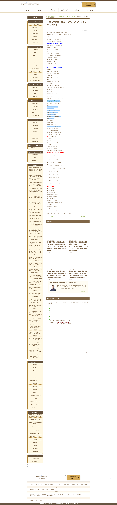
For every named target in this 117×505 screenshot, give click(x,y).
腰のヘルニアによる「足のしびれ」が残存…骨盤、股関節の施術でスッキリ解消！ (35, 197)
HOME (27, 10)
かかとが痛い (35, 398)
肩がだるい (35, 370)
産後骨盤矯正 (35, 451)
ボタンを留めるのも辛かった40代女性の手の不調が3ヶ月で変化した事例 (35, 356)
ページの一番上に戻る (84, 352)
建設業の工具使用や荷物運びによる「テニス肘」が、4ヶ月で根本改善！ (35, 289)
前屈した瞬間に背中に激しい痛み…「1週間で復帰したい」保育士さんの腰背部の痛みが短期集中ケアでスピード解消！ (35, 231)
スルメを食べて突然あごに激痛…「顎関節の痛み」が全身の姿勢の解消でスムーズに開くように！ (35, 244)
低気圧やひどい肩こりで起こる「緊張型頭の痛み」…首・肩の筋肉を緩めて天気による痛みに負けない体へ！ (35, 177)
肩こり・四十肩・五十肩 (35, 80)
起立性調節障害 (35, 154)
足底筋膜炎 (35, 122)
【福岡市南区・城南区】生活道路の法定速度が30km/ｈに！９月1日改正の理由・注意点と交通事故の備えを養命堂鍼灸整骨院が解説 (56, 246)
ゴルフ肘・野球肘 (35, 68)
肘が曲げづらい (35, 386)
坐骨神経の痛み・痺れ (35, 115)
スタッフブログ (35, 39)
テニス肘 (35, 65)
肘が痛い (35, 383)
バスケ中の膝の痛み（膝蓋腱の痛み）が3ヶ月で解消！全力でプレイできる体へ (35, 320)
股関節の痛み (35, 138)
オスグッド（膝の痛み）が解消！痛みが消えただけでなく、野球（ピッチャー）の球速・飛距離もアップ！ (35, 313)
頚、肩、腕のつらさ (35, 77)
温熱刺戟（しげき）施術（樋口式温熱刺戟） (35, 423)
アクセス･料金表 (39, 484)
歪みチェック (35, 461)
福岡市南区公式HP (74, 503)
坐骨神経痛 (79, 494)
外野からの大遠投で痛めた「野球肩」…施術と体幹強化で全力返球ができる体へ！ (35, 271)
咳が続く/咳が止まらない (35, 407)
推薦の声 (35, 36)
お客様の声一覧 (35, 33)
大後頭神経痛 (35, 90)
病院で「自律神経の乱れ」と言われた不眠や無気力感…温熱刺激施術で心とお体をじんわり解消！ (35, 170)
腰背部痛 (32, 494)
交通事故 (52, 10)
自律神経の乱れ (35, 160)
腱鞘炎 (35, 52)
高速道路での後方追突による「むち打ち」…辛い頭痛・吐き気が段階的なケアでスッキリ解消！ (35, 204)
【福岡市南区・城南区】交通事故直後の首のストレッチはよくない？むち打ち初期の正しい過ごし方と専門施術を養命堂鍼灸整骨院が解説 (78, 246)
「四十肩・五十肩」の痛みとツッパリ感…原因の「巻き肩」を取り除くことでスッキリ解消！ (35, 184)
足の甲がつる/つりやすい (35, 401)
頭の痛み (35, 96)
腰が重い (35, 367)
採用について (35, 42)
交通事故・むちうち (61, 494)
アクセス (90, 10)
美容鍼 (35, 445)
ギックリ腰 (35, 109)
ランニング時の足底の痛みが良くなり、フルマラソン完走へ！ (35, 339)
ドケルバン (35, 58)
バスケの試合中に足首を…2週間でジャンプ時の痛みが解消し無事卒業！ (35, 334)
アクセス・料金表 (35, 24)
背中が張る (35, 364)
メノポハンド (35, 49)
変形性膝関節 (35, 141)
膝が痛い (35, 392)
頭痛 (43, 495)
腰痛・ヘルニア (35, 112)
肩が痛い (35, 373)
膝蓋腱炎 (35, 131)
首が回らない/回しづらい (35, 380)
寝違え (35, 93)
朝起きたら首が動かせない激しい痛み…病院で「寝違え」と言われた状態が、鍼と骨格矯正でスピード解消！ (35, 223)
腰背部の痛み (35, 106)
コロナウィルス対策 (49, 484)
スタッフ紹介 (35, 30)
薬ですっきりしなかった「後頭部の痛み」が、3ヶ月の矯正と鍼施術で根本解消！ (35, 238)
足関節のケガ (35, 125)
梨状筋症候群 (35, 103)
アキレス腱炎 (35, 128)
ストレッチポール (35, 458)
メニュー (39, 10)
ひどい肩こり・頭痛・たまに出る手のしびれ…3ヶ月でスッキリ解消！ (35, 265)
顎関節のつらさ (35, 87)
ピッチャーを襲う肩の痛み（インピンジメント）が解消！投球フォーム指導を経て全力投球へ (35, 277)
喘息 (35, 157)
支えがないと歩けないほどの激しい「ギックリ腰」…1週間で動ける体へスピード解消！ (35, 211)
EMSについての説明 (35, 430)
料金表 (77, 10)
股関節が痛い (35, 389)
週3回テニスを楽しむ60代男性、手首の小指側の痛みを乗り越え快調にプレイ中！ (35, 301)
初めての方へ (35, 27)
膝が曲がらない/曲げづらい (35, 395)
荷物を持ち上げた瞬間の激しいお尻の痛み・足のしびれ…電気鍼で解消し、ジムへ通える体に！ (35, 252)
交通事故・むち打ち (35, 147)
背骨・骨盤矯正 (35, 448)
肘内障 (35, 61)
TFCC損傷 (35, 55)
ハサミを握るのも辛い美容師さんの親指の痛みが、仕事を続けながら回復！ (35, 295)
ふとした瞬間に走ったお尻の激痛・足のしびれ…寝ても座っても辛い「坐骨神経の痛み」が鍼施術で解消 (35, 190)
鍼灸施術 (35, 442)
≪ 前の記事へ (51, 216)
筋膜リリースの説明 (35, 426)
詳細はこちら (84, 291)
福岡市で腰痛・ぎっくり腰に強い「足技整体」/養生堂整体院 (35, 415)
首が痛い (35, 377)
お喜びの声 (64, 10)
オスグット (35, 134)
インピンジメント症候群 (35, 71)
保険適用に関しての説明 (35, 433)
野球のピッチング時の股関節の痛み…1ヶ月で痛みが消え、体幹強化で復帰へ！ (35, 259)
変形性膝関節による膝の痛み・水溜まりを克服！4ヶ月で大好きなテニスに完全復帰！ (35, 217)
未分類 (48, 252)
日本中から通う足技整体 (35, 419)
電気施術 (35, 439)
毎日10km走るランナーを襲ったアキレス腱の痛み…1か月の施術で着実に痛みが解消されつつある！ (35, 327)
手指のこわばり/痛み (35, 404)
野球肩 (35, 74)
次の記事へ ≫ (84, 216)
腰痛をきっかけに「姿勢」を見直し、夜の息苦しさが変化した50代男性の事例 (35, 344)
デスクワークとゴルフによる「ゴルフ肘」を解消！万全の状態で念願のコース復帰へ (35, 283)
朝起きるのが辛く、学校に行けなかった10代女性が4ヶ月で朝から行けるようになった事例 (35, 350)
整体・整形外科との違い (35, 436)
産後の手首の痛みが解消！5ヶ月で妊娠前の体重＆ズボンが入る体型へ (35, 307)
